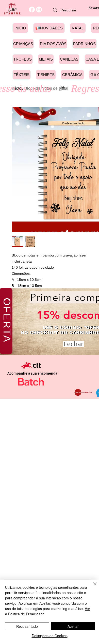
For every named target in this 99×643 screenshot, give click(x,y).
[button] (73, 344)
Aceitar (73, 626)
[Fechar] (92, 587)
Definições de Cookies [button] (50, 635)
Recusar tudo (27, 626)
